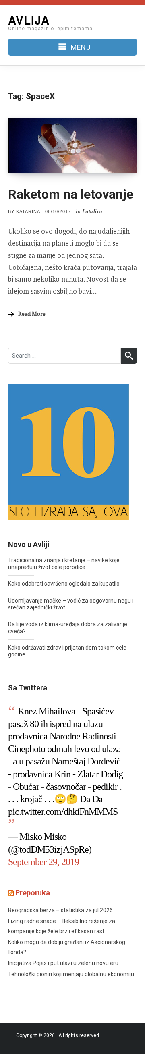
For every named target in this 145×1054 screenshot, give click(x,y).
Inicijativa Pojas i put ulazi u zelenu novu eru (63, 963)
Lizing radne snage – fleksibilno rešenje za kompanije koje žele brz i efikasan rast (61, 926)
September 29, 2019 (43, 862)
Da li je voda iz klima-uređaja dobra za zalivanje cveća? (67, 627)
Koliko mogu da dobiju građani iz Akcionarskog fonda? (66, 947)
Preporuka (32, 892)
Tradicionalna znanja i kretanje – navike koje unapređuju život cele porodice (64, 563)
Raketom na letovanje (70, 194)
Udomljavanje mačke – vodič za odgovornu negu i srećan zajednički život (70, 604)
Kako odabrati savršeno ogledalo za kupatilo (64, 583)
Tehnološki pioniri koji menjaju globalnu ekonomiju (71, 974)
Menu (81, 47)
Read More (32, 313)
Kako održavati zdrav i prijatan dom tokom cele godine (67, 651)
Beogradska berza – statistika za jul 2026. (61, 910)
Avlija (29, 20)
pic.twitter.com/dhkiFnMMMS (63, 811)
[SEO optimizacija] (68, 451)
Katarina (28, 211)
